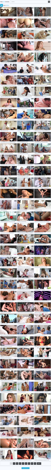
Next (39, 463)
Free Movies (4, 1)
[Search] (49, 2)
